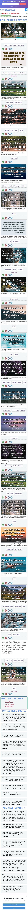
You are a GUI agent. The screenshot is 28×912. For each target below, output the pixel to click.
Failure (14, 382)
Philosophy (17, 186)
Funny (7, 130)
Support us (5, 13)
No (14, 908)
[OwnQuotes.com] (8, 8)
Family (19, 382)
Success (22, 410)
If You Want (14, 75)
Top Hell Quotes (9, 704)
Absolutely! (14, 904)
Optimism (20, 269)
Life (11, 186)
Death (4, 73)
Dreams (10, 73)
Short (14, 45)
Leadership (8, 269)
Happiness (9, 102)
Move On (14, 552)
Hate (24, 382)
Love (10, 45)
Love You (14, 691)
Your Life (14, 272)
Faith (8, 382)
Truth (14, 327)
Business (6, 607)
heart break (14, 438)
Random (15, 16)
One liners (21, 45)
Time (11, 354)
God (15, 73)
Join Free (23, 4)
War (18, 634)
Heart (5, 45)
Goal (11, 607)
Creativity (6, 186)
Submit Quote (6, 16)
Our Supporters (15, 13)
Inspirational (21, 73)
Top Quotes (23, 16)
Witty (21, 130)
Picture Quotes (9, 702)
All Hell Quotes (9, 706)
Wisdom (20, 466)
